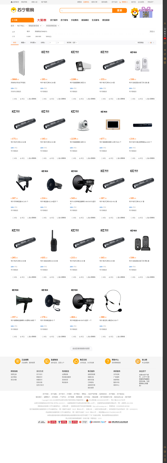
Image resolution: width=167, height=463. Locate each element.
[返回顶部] (165, 460)
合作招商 (116, 374)
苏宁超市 (54, 20)
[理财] (165, 50)
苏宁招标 (87, 397)
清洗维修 (106, 20)
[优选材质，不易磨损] (24, 122)
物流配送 (65, 371)
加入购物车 (32, 99)
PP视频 (69, 394)
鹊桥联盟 (79, 397)
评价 (14, 88)
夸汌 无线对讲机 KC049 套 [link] (49, 261)
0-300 (29, 36)
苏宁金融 (54, 394)
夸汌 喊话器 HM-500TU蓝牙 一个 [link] (81, 320)
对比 (15, 99)
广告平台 (63, 397)
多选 (151, 31)
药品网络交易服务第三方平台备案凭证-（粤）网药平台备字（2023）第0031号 (71, 412)
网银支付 (39, 377)
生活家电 (95, 20)
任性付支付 (40, 385)
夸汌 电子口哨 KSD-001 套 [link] (108, 201)
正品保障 (25, 360)
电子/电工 (21, 26)
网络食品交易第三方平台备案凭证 (49, 406)
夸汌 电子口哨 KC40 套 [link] (77, 261)
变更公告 (89, 409)
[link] (15, 42)
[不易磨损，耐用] (83, 182)
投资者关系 (103, 394)
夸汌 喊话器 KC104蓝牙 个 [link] (49, 201)
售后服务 (91, 371)
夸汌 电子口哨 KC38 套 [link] (48, 83)
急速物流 (54, 360)
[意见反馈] (165, 451)
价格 (13, 36)
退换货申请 (91, 385)
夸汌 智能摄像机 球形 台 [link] (78, 142)
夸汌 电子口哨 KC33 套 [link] (48, 142)
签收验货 (65, 380)
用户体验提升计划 (106, 397)
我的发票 (91, 388)
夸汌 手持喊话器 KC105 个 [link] (19, 201)
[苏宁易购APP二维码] (165, 456)
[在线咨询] (165, 447)
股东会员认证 (118, 397)
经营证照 (65, 406)
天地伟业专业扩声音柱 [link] (18, 83)
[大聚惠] (42, 20)
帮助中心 (115, 360)
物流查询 (65, 382)
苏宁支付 (39, 374)
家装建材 (85, 20)
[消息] (165, 43)
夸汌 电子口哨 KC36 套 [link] (18, 142)
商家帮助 (116, 380)
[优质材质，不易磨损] (53, 63)
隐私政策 (95, 397)
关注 (23, 99)
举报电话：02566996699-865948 (119, 406)
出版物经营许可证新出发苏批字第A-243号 (81, 403)
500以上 (48, 36)
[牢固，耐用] (83, 63)
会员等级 (14, 377)
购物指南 (14, 371)
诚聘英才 (47, 397)
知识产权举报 (92, 394)
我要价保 (91, 377)
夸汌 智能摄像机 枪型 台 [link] (78, 83)
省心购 (144, 360)
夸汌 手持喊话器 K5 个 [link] (47, 320)
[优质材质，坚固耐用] (53, 241)
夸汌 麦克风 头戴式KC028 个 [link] (109, 320)
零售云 (84, 394)
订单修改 (91, 382)
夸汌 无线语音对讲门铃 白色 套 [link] (139, 83)
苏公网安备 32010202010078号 (99, 400)
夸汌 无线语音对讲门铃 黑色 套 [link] (139, 261)
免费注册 (14, 374)
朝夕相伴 (128, 397)
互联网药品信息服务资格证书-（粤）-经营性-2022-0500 (115, 403)
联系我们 (39, 397)
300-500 (38, 36)
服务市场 (116, 382)
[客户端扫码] (142, 12)
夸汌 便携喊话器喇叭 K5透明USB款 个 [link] (23, 320)
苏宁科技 (46, 394)
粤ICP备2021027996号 (118, 400)
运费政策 (65, 374)
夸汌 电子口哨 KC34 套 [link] (107, 83)
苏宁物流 (77, 394)
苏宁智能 (112, 394)
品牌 (13, 32)
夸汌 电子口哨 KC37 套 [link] (136, 201)
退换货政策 (91, 374)
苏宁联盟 (71, 397)
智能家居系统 (34, 26)
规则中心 (116, 385)
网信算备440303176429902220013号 (110, 412)
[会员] (165, 23)
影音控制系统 (51, 26)
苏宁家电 (64, 20)
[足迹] (165, 54)
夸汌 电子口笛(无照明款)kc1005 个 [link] (140, 142)
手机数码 (74, 20)
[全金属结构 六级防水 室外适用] (24, 63)
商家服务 (116, 371)
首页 (12, 26)
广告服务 (116, 377)
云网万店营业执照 (100, 409)
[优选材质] (142, 63)
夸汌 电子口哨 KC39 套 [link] (18, 261)
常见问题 (14, 380)
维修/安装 (91, 380)
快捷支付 (39, 380)
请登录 (79, 2)
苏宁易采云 (120, 394)
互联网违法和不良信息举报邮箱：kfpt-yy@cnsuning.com (88, 406)
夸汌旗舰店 (44, 91)
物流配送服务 (66, 377)
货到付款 (39, 382)
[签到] (165, 58)
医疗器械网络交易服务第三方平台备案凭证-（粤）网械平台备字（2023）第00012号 (57, 409)
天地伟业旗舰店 (16, 91)
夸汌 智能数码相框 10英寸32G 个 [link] (110, 142)
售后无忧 (83, 360)
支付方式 (39, 371)
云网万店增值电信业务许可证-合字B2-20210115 (49, 403)
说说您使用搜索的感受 (81, 348)
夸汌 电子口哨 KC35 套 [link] (107, 261)
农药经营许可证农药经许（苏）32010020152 (123, 409)
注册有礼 (86, 2)
